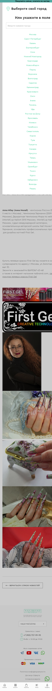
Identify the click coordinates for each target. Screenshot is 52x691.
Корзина (26, 687)
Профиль (47, 687)
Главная (4, 687)
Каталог (15, 687)
